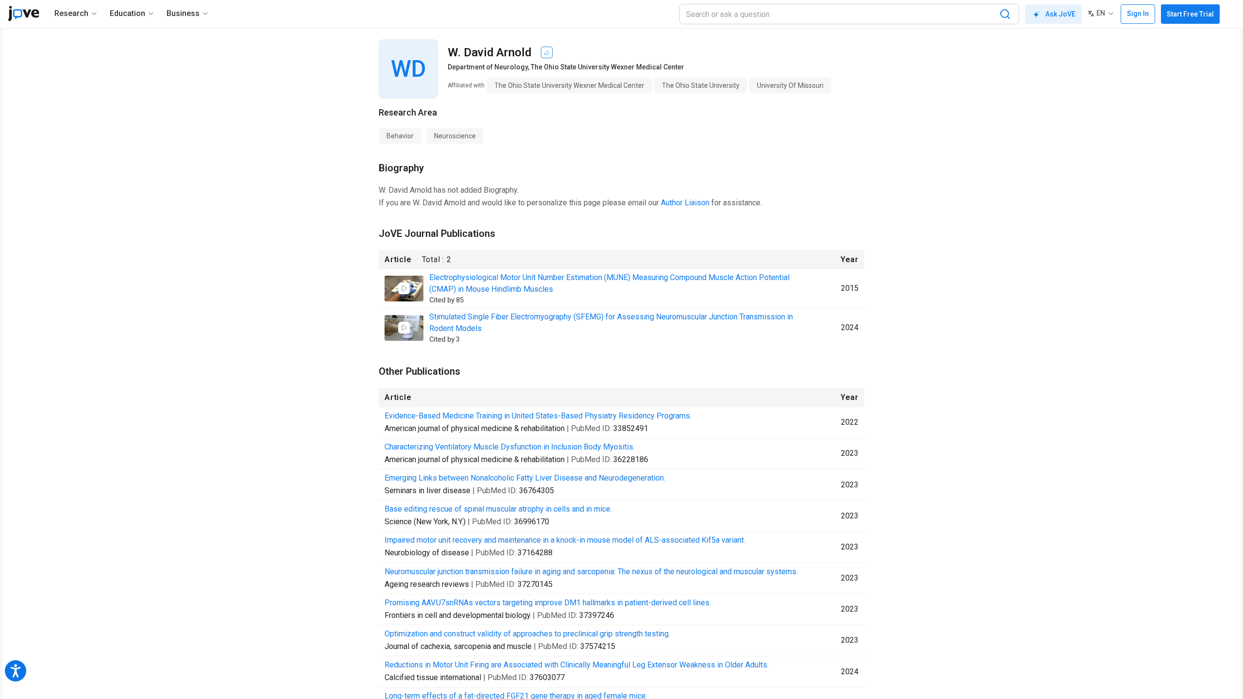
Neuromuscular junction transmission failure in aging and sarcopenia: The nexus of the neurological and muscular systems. (591, 571)
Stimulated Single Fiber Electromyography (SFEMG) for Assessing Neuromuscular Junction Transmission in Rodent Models (611, 322)
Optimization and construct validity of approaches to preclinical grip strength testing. (527, 633)
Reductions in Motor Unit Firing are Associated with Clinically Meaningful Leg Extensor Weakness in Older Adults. (577, 664)
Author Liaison (685, 202)
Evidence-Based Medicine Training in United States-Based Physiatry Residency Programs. (538, 415)
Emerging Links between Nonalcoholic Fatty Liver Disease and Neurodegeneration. (525, 478)
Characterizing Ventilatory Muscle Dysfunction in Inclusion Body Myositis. (510, 446)
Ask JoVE (1060, 14)
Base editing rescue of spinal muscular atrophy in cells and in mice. (498, 509)
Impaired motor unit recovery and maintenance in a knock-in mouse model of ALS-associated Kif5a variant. (565, 540)
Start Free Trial (1190, 14)
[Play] (404, 288)
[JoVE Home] (23, 13)
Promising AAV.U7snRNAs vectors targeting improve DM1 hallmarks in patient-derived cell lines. (548, 602)
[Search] (1005, 14)
